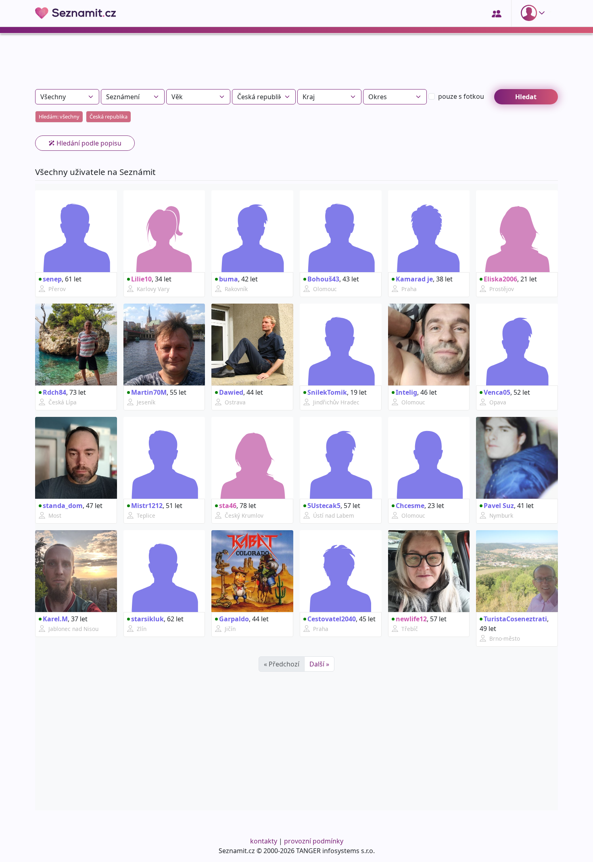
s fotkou (461, 96)
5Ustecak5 (323, 505)
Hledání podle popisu (88, 143)
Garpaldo (234, 618)
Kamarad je (414, 279)
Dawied (231, 392)
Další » (319, 664)
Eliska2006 (500, 279)
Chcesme (410, 505)
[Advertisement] (296, 64)
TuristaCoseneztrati (515, 618)
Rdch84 (54, 392)
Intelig (406, 392)
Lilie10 (141, 279)
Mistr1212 (147, 505)
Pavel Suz (499, 505)
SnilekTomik (327, 392)
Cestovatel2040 (331, 618)
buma (228, 279)
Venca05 (497, 392)
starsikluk (147, 618)
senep (52, 279)
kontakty (263, 841)
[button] (534, 13)
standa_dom (63, 505)
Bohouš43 (323, 279)
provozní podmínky (313, 841)
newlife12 (411, 618)
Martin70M (149, 392)
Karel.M (55, 618)
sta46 (227, 505)
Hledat (526, 96)
